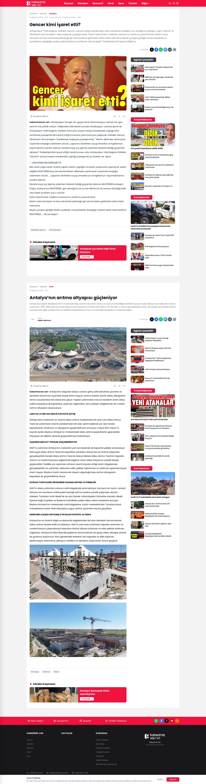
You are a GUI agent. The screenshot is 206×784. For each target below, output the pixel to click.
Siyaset (68, 3)
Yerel (111, 3)
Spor (121, 3)
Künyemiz (62, 720)
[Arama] (173, 3)
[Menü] (177, 3)
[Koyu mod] (170, 3)
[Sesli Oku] (115, 116)
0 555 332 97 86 (36, 773)
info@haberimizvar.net (58, 773)
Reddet (160, 779)
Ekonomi (98, 3)
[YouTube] (172, 721)
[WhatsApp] (156, 721)
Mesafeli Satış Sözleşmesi (106, 764)
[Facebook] (161, 721)
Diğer (145, 3)
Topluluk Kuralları (103, 752)
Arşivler (87, 720)
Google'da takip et (40, 116)
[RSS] (177, 721)
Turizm (132, 3)
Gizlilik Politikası (118, 720)
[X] (167, 721)
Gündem (83, 3)
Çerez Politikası (102, 740)
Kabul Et (172, 779)
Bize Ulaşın (37, 720)
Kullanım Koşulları (103, 748)
